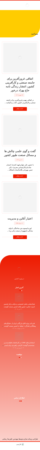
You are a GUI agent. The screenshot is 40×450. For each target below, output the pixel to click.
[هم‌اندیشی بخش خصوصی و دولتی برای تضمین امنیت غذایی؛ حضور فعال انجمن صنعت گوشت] (19, 297)
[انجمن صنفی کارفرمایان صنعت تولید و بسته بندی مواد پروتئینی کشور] (27, 5)
